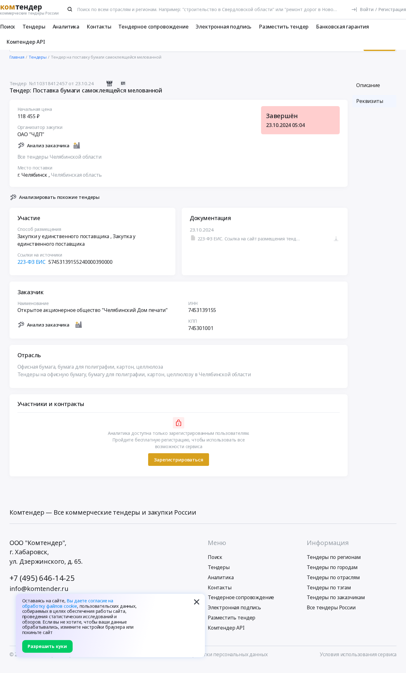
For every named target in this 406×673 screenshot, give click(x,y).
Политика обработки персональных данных (214, 654)
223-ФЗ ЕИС (31, 261)
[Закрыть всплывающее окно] (196, 602)
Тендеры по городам (332, 567)
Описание (368, 85)
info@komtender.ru (39, 588)
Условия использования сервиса (358, 654)
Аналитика (66, 26)
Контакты (99, 26)
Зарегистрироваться (178, 459)
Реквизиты (369, 101)
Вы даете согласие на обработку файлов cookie (68, 603)
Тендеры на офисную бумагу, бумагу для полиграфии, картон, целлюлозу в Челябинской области (134, 374)
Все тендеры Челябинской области (59, 156)
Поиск (7, 26)
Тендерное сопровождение (153, 26)
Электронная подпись (224, 26)
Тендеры (34, 26)
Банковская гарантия (342, 26)
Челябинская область (76, 174)
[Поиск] (70, 9)
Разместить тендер (284, 26)
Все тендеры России (331, 607)
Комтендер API (25, 41)
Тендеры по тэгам (328, 587)
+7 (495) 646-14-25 (42, 578)
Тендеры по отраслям (333, 577)
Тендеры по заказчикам (336, 597)
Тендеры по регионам (333, 557)
